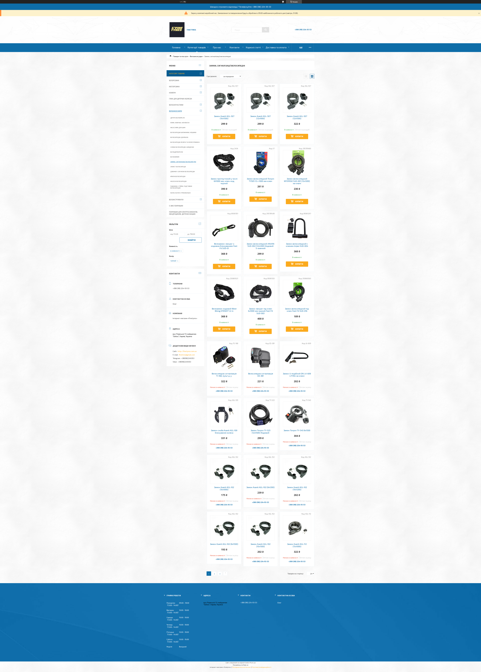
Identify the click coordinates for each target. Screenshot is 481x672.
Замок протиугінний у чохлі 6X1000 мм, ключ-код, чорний (224, 181)
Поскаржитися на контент (241, 667)
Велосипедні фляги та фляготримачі (185, 142)
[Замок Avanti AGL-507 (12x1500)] (297, 100)
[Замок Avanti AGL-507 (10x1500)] (224, 100)
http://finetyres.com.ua (187, 351)
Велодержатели (176, 152)
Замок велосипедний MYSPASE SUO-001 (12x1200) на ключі (297, 181)
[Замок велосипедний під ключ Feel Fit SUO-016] (297, 292)
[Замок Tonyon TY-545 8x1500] (297, 414)
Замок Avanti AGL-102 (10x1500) (260, 545)
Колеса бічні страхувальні (180, 193)
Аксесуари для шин (177, 127)
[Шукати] (265, 29)
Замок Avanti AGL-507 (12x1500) (297, 117)
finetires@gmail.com (187, 355)
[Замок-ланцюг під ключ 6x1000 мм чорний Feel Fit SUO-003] (261, 292)
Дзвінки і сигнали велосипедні (182, 171)
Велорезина (174, 80)
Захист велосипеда (178, 166)
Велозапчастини (176, 105)
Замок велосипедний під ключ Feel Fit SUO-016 (297, 310)
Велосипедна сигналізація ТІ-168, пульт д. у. (224, 374)
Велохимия (174, 157)
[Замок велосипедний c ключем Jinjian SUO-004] (297, 227)
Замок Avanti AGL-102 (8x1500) (224, 544)
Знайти (192, 240)
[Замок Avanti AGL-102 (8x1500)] (224, 528)
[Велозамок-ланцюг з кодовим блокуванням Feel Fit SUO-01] (224, 227)
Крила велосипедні (177, 176)
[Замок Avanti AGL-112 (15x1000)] (297, 528)
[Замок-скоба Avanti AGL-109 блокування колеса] (224, 414)
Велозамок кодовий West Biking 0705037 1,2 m (224, 310)
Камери (172, 93)
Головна (176, 47)
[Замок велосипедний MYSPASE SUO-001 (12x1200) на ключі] (297, 162)
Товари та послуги (180, 56)
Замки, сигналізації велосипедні (183, 162)
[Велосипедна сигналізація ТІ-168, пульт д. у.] (224, 357)
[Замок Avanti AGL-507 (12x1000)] (261, 100)
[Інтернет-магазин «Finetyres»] (177, 36)
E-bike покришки (176, 206)
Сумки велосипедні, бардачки (182, 147)
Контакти (234, 47)
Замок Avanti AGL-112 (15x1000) (297, 545)
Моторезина (174, 87)
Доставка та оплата (276, 47)
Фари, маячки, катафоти (179, 122)
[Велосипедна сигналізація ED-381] (261, 357)
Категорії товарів (197, 47)
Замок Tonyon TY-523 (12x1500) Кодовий (260, 431)
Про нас (217, 47)
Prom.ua (253, 662)
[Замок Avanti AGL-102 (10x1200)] (297, 471)
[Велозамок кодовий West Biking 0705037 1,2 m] (224, 292)
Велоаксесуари (196, 56)
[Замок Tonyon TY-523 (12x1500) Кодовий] (261, 414)
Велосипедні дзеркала (179, 137)
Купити (226, 136)
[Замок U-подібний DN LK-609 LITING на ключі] (297, 357)
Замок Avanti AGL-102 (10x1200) (297, 488)
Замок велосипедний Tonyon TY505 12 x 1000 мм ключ (260, 180)
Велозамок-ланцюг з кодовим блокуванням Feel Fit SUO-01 (224, 246)
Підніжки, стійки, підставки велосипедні (181, 187)
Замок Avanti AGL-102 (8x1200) (261, 487)
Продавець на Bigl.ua (240, 665)
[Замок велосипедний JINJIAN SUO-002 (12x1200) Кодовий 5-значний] (261, 227)
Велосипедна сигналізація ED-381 (260, 374)
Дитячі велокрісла (177, 118)
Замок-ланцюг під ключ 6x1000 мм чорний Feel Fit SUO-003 (260, 311)
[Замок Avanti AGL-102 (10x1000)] (224, 471)
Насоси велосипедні (178, 181)
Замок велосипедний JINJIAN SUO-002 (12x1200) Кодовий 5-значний (260, 246)
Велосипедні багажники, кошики (183, 132)
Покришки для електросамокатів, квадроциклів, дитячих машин (183, 213)
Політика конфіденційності (261, 667)
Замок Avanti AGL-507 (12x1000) (260, 117)
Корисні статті (253, 47)
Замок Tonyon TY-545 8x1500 (297, 430)
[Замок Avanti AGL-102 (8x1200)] (261, 471)
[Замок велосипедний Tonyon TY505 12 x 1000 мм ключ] (261, 162)
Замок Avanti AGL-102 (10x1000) (224, 488)
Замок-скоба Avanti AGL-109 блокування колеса (224, 431)
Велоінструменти (176, 200)
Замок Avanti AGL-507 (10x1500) (224, 117)
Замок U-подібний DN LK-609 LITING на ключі (297, 374)
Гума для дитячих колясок (180, 99)
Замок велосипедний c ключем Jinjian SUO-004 (297, 245)
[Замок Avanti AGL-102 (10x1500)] (261, 528)
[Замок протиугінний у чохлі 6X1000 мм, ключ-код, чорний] (224, 162)
